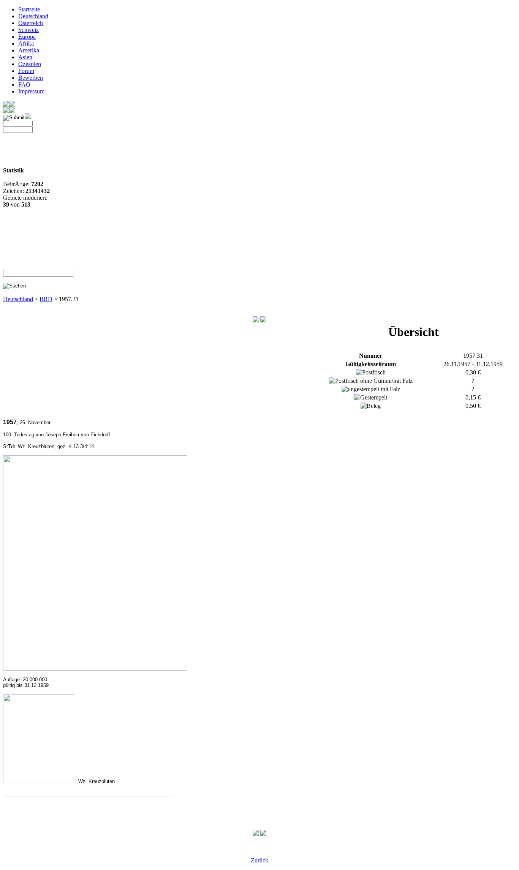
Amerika (28, 50)
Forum (26, 71)
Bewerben (30, 77)
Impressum (31, 91)
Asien (25, 57)
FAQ (24, 84)
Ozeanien (29, 64)
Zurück (259, 860)
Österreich (30, 23)
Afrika (26, 43)
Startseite (29, 9)
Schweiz (28, 30)
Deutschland (33, 16)
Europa (27, 36)
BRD (46, 299)
